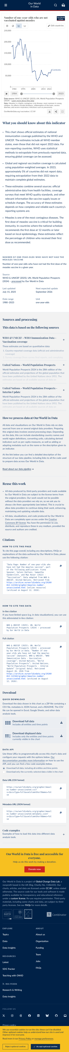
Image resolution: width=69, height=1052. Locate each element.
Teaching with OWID (13, 976)
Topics (6, 935)
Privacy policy (9, 1025)
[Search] (55, 5)
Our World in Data (34, 5)
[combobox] (55, 5)
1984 (14, 94)
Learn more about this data (23, 101)
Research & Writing (12, 990)
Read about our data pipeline (17, 469)
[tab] (7, 26)
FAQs (28, 905)
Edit (57, 26)
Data (5, 941)
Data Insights (9, 948)
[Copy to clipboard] (57, 566)
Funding (40, 948)
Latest (6, 962)
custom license (18, 898)
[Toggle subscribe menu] (63, 5)
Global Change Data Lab (48, 882)
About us (40, 935)
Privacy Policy (25, 1039)
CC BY (33, 111)
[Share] (56, 111)
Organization (42, 941)
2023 (61, 94)
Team (38, 955)
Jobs (38, 961)
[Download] (49, 111)
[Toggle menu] (6, 5)
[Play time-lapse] (6, 93)
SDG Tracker (9, 969)
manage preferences (43, 1039)
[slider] (21, 94)
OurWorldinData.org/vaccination (16, 111)
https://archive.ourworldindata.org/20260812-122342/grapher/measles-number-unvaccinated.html (29, 585)
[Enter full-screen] (62, 111)
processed (17, 281)
